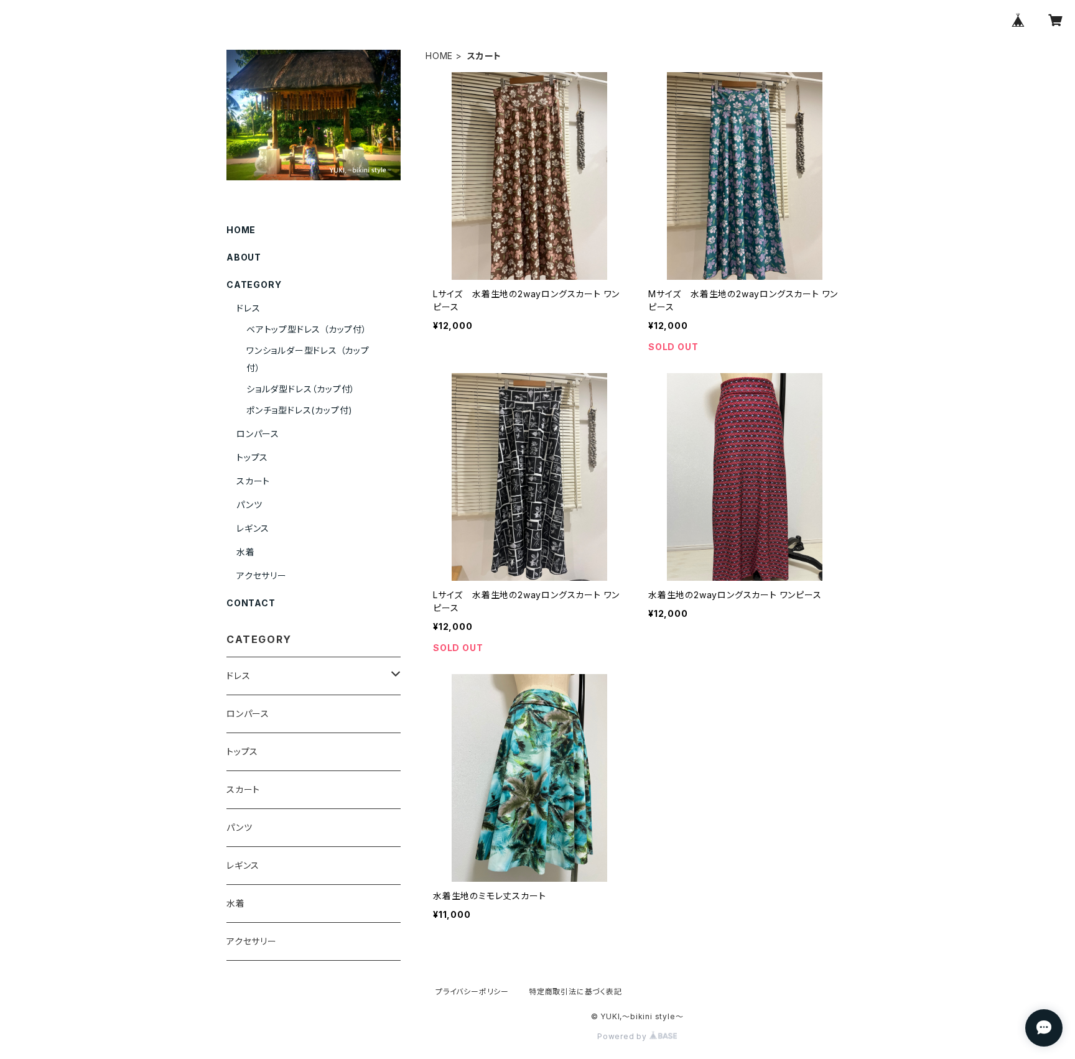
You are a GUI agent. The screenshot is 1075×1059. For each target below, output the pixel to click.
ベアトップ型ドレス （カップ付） (306, 329)
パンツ (249, 504)
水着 (245, 552)
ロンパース (257, 433)
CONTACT (251, 603)
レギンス (252, 528)
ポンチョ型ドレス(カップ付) (299, 410)
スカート (253, 481)
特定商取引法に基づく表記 (575, 991)
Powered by (623, 1036)
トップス (252, 457)
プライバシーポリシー (472, 991)
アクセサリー (261, 575)
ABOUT (243, 257)
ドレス (248, 308)
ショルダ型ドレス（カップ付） (300, 389)
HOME (439, 55)
